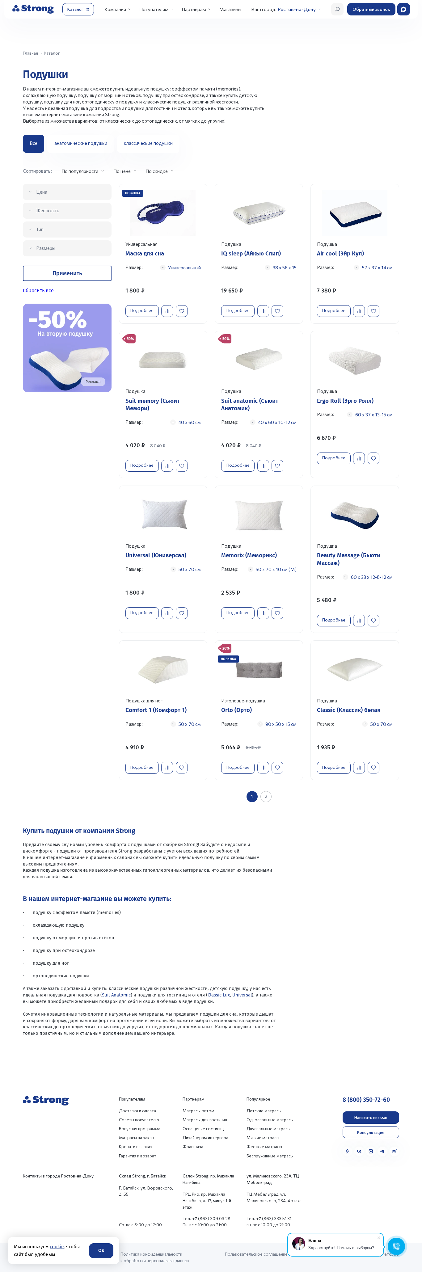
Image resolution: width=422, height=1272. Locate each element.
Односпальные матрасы (270, 1119)
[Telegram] (382, 1151)
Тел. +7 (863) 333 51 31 (269, 1218)
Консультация (370, 1132)
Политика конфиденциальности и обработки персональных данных (154, 1257)
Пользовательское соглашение (256, 1254)
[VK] (359, 1151)
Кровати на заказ (135, 1146)
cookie (56, 1246)
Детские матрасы (264, 1110)
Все (33, 143)
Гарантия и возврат (137, 1155)
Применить (67, 273)
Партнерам (194, 9)
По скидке (157, 171)
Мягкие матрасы (263, 1137)
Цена (41, 192)
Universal (242, 995)
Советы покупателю (139, 1119)
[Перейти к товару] (163, 253)
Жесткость (47, 210)
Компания (115, 9)
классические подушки (148, 143)
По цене (122, 171)
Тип (40, 229)
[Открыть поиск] (337, 9)
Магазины (230, 9)
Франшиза (193, 1146)
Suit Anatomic (116, 995)
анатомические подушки (80, 143)
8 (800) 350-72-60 (366, 1099)
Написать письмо (370, 1117)
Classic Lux (219, 995)
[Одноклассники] (347, 1151)
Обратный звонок (371, 9)
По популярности (79, 171)
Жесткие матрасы (264, 1146)
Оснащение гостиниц (203, 1128)
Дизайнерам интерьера (205, 1137)
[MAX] (371, 1151)
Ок (101, 1250)
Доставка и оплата (137, 1110)
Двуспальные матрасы (268, 1128)
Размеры (45, 248)
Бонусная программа (139, 1128)
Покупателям (153, 9)
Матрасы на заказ (136, 1137)
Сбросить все (38, 290)
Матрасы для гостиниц (205, 1119)
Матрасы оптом (198, 1110)
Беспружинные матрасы (270, 1155)
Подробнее (142, 310)
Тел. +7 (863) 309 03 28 (206, 1218)
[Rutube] (394, 1151)
